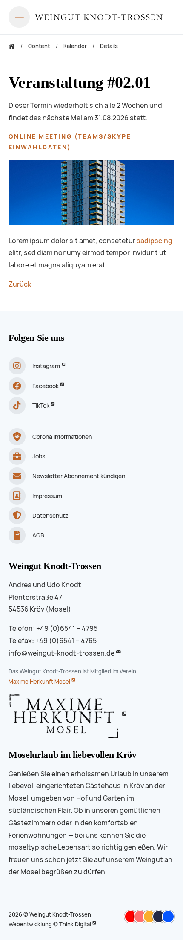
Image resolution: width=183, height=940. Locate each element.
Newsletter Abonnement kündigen (78, 476)
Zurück (20, 284)
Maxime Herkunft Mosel (39, 681)
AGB (38, 535)
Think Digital (75, 924)
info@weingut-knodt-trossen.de (61, 653)
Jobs (38, 456)
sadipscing (154, 240)
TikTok (40, 405)
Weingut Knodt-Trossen (55, 565)
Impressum (47, 496)
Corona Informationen (62, 437)
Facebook (45, 386)
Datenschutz (50, 515)
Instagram (46, 366)
